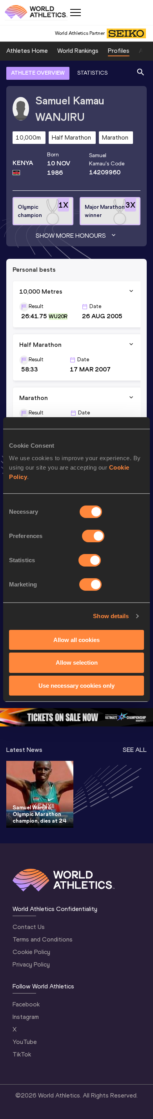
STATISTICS (92, 73)
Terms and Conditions (43, 939)
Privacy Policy (31, 964)
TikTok (22, 1054)
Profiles (118, 50)
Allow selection (77, 662)
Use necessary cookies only (76, 685)
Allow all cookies (76, 639)
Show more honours (71, 235)
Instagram (26, 1016)
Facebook (26, 1004)
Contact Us (29, 927)
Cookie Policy (31, 952)
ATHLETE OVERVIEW (38, 73)
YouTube (25, 1041)
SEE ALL (135, 749)
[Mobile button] (75, 12)
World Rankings (77, 50)
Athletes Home (27, 50)
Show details (111, 616)
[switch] (93, 535)
